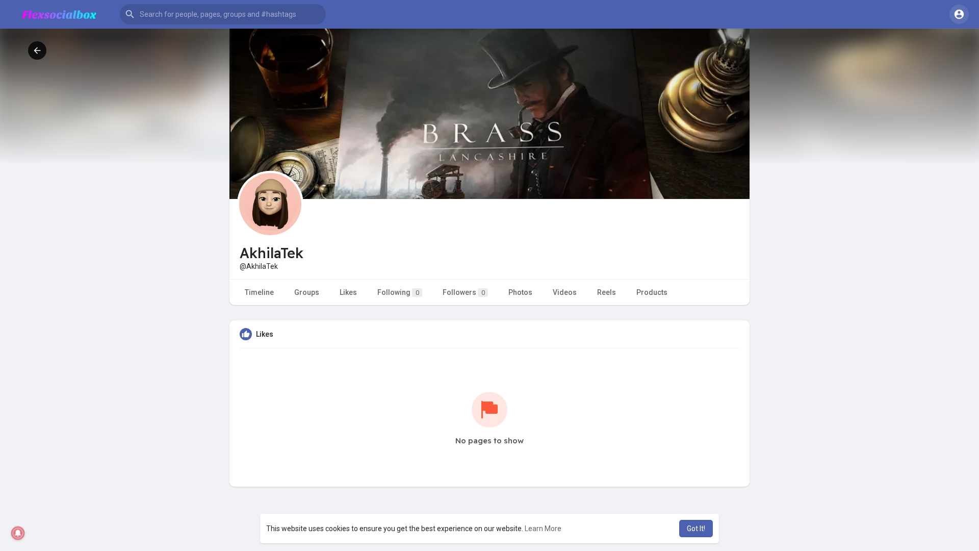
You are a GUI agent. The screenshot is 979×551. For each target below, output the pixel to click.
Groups (306, 292)
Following (398, 292)
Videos (565, 292)
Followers (464, 292)
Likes (348, 292)
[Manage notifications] (18, 533)
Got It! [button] (696, 528)
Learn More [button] (543, 528)
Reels (606, 292)
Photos (520, 292)
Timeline (259, 292)
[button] (223, 14)
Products (651, 292)
